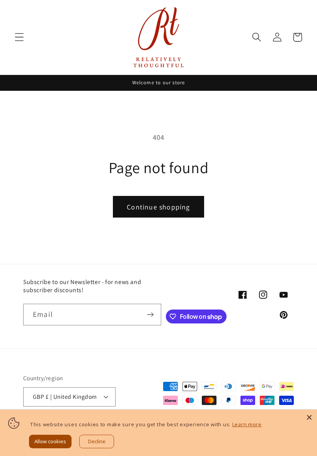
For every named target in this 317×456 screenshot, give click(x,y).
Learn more (247, 424)
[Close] (309, 417)
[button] (19, 37)
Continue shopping (158, 206)
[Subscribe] (150, 314)
